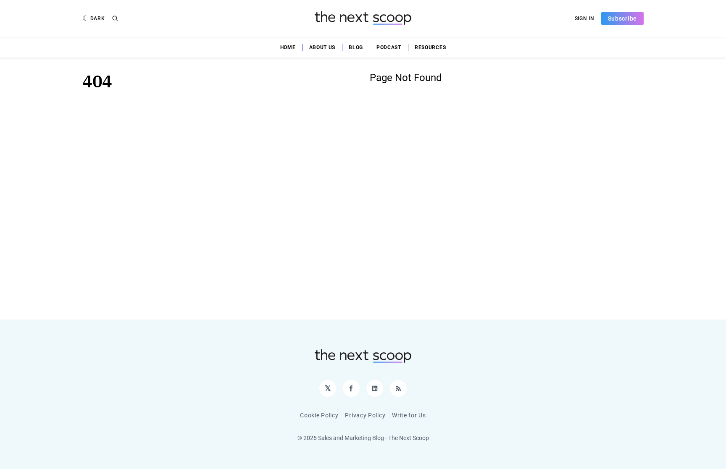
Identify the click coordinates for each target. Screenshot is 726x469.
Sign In (584, 18)
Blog (356, 47)
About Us (322, 47)
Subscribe (622, 18)
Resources (430, 47)
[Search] (115, 18)
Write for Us (409, 415)
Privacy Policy (365, 415)
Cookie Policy (319, 415)
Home (288, 47)
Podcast (388, 47)
